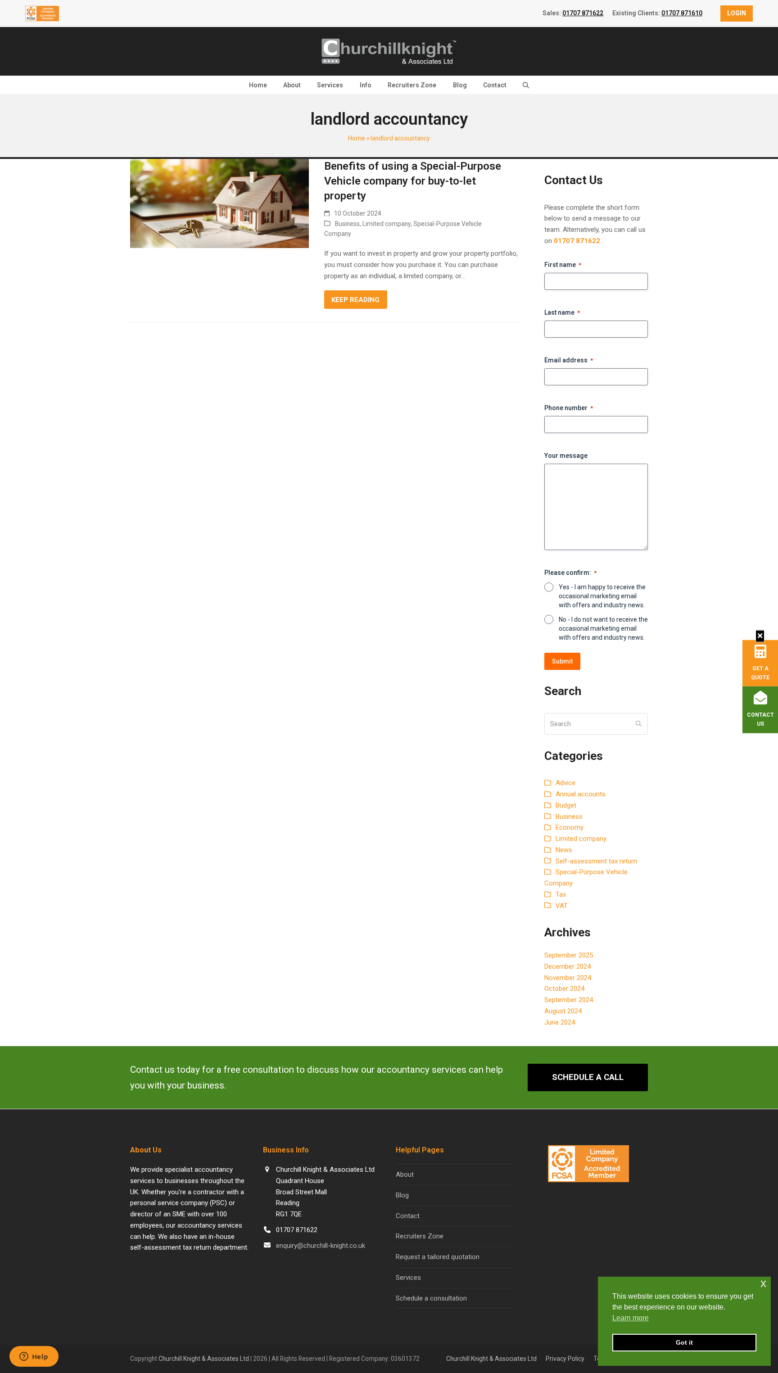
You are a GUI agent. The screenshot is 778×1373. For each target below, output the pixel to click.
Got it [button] (684, 1342)
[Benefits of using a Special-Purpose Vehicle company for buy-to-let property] (219, 203)
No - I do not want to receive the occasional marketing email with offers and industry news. (603, 628)
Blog (402, 1195)
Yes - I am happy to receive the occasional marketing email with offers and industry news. (602, 596)
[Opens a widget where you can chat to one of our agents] (34, 1357)
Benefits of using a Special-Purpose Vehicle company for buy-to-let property (412, 181)
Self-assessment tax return (596, 861)
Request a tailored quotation (437, 1257)
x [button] (763, 1283)
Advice (565, 783)
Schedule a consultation (431, 1298)
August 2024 (563, 1011)
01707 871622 (582, 13)
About (405, 1174)
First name (562, 264)
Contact (408, 1216)
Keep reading (355, 300)
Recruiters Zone (419, 1236)
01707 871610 (681, 13)
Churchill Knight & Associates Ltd (203, 1358)
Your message (566, 455)
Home (356, 138)
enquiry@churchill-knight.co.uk (320, 1246)
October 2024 (564, 989)
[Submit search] (639, 723)
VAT (562, 906)
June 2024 (559, 1022)
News (564, 850)
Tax (561, 894)
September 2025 (568, 955)
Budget (566, 805)
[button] (526, 85)
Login (736, 13)
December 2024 (567, 966)
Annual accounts (581, 794)
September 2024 (568, 1000)
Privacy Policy (565, 1358)
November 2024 (567, 978)
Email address (568, 360)
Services (408, 1278)
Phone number (568, 407)
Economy (570, 827)
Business (347, 223)
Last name (562, 312)
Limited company (386, 223)
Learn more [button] (630, 1318)
